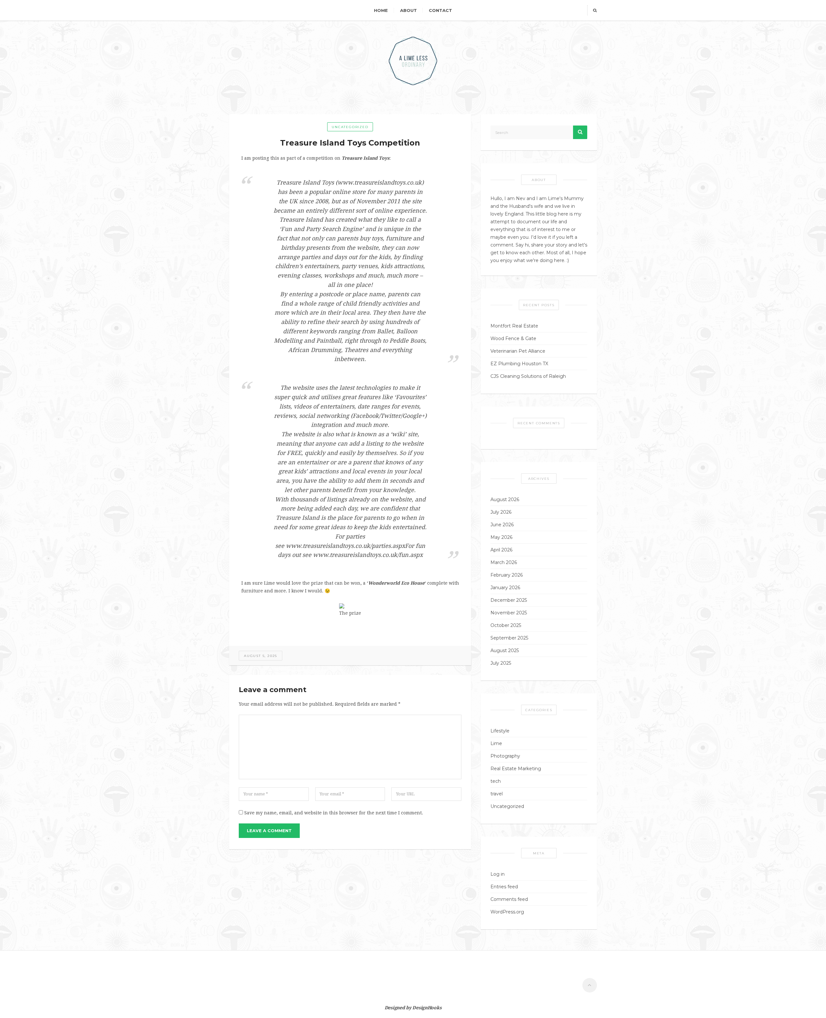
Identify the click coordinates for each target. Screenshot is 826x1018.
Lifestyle (499, 731)
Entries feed (504, 887)
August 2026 (504, 499)
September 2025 (509, 638)
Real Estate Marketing (515, 768)
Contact (440, 10)
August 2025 (504, 650)
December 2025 (508, 600)
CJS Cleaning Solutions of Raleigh (528, 376)
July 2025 (500, 663)
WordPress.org (507, 912)
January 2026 (505, 587)
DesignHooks (426, 1007)
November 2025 (508, 613)
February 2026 (506, 575)
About (408, 10)
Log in (497, 874)
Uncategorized (350, 127)
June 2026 (502, 525)
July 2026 (500, 512)
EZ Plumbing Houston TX (519, 364)
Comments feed (509, 899)
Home (381, 10)
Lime (496, 743)
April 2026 (501, 550)
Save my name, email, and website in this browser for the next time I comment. (333, 812)
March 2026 (503, 562)
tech (495, 781)
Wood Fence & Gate (513, 338)
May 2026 (501, 537)
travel (496, 794)
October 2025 (505, 625)
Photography (505, 756)
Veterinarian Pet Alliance (517, 351)
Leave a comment (269, 830)
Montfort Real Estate (514, 326)
